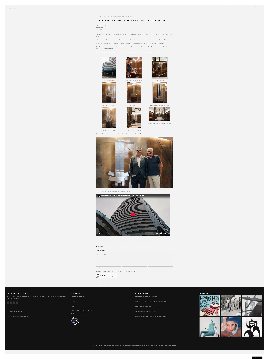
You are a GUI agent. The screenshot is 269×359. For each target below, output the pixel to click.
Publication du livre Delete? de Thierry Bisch (146, 296)
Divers (105, 16)
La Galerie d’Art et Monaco (77, 296)
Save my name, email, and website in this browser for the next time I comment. (116, 271)
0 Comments (130, 16)
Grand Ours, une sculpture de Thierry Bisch (145, 311)
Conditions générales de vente (14, 311)
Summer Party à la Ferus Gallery (143, 306)
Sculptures (115, 16)
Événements (109, 16)
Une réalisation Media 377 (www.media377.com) (18, 316)
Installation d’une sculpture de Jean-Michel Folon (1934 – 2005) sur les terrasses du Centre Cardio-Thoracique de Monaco (150, 302)
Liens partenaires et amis (77, 299)
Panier (72, 306)
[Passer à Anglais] (256, 7)
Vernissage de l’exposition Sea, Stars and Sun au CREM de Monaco (151, 316)
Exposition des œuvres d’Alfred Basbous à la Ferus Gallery (149, 299)
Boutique (73, 301)
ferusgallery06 (123, 16)
